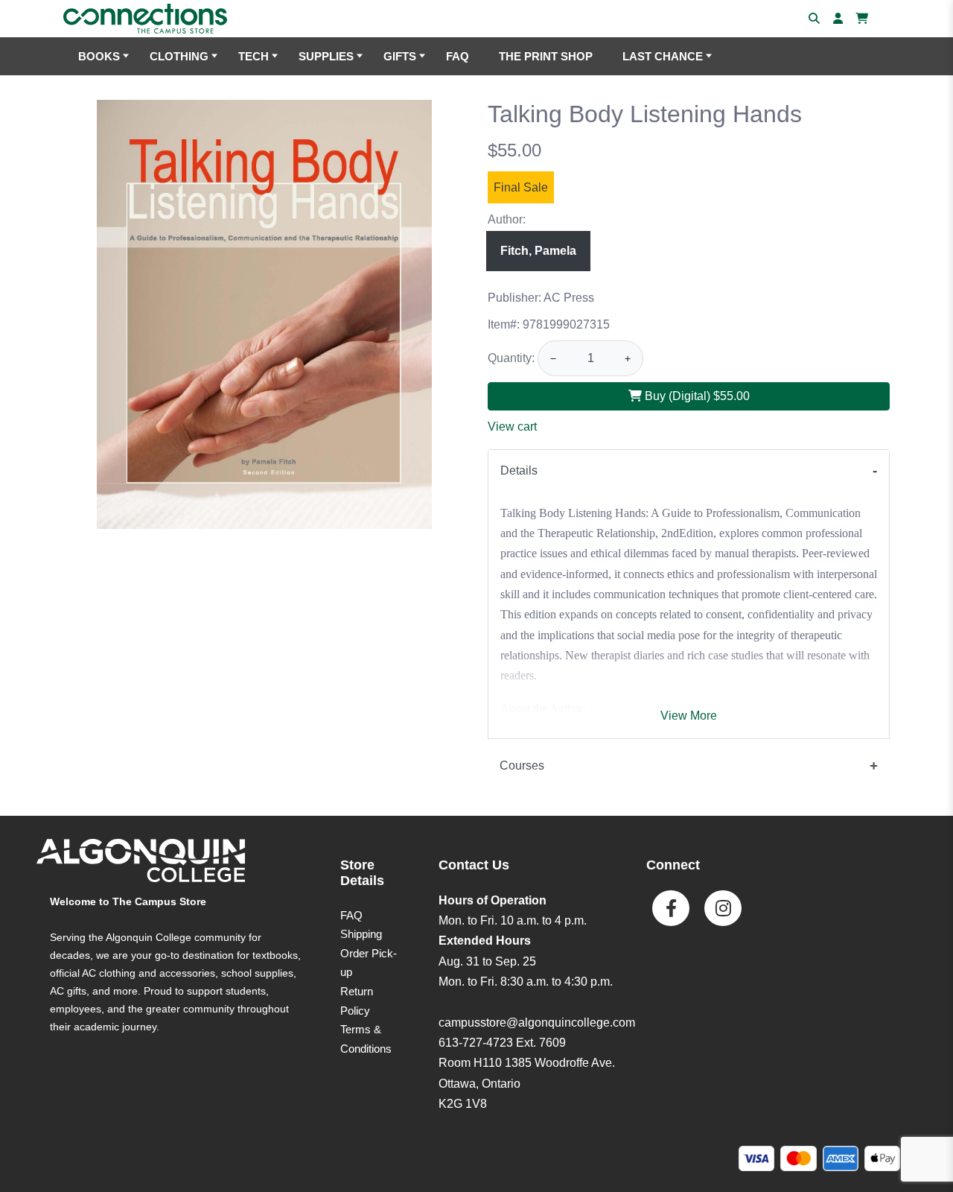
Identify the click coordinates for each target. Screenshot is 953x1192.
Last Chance (662, 56)
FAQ (457, 56)
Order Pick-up (368, 963)
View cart (512, 426)
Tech (253, 56)
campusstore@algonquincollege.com (537, 1022)
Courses (522, 765)
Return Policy (356, 1001)
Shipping (361, 934)
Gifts (399, 56)
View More (688, 715)
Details (519, 470)
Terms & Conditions (366, 1039)
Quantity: (511, 358)
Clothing (179, 56)
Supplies (326, 56)
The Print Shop (546, 56)
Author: (507, 219)
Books (99, 56)
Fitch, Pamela (538, 250)
